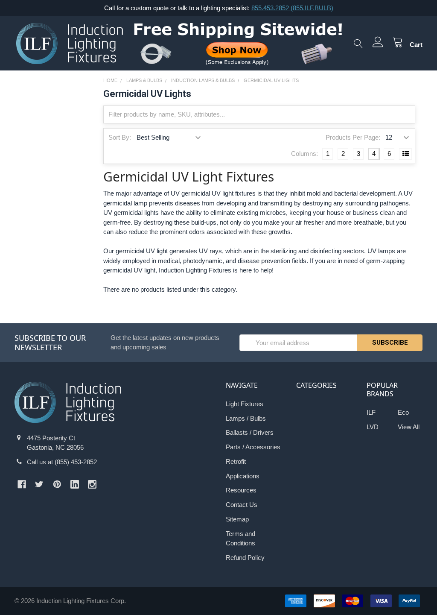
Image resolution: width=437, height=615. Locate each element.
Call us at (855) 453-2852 (62, 462)
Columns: (304, 153)
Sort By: (119, 137)
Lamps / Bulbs (246, 418)
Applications (242, 476)
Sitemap (237, 519)
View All (409, 426)
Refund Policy (245, 557)
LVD (373, 426)
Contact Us (241, 504)
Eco (403, 412)
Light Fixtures (244, 403)
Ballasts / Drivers (250, 432)
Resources (241, 490)
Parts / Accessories (253, 447)
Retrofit (236, 461)
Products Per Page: (353, 137)
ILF (371, 412)
